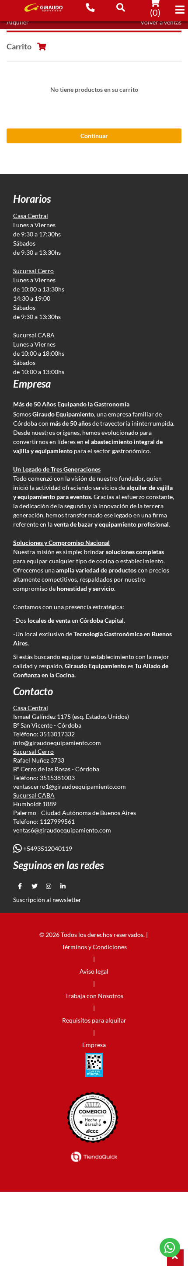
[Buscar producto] (120, 7)
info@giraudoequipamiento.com (57, 742)
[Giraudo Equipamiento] (40, 8)
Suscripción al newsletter (47, 899)
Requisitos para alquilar (94, 1020)
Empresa (94, 1044)
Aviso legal (94, 971)
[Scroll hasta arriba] (175, 1257)
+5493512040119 (47, 848)
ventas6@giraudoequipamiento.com (62, 830)
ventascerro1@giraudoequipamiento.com (69, 786)
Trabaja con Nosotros (94, 995)
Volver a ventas (160, 22)
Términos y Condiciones (94, 946)
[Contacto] (90, 7)
